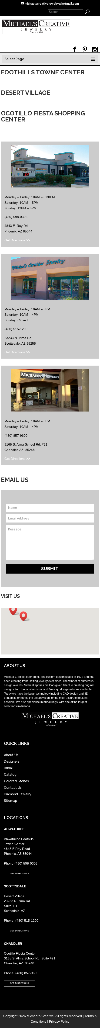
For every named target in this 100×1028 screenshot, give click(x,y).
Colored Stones (16, 781)
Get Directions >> (17, 240)
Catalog (10, 774)
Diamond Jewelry (17, 794)
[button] (14, 610)
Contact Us (13, 787)
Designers (12, 761)
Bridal (8, 768)
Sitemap (10, 801)
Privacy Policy (59, 1021)
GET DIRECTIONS (19, 873)
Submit (50, 568)
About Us (11, 755)
